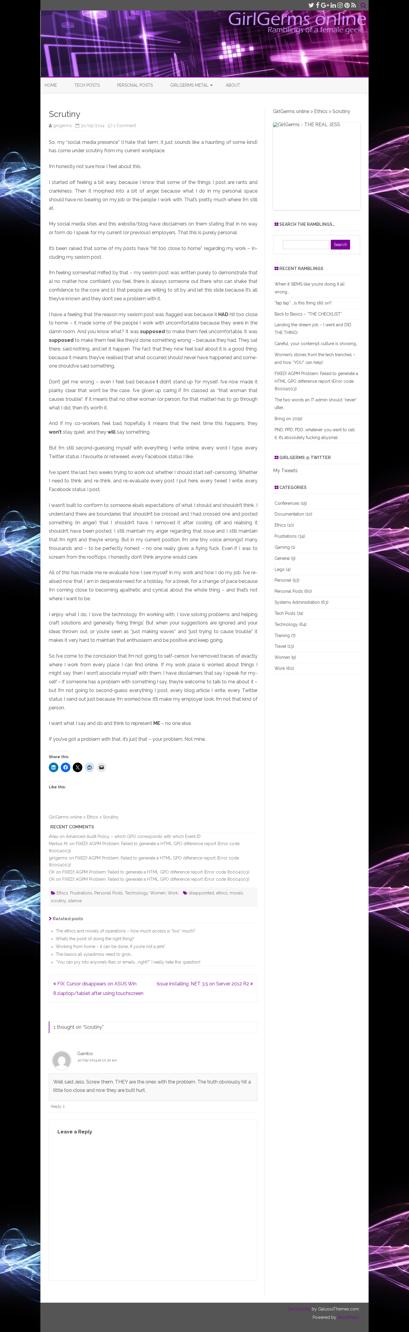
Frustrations (81, 893)
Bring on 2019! (288, 418)
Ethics (62, 893)
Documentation (289, 514)
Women (158, 893)
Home (51, 85)
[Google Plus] (325, 5)
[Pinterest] (347, 5)
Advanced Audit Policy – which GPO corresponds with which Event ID (133, 836)
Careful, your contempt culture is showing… (316, 343)
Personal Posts (135, 85)
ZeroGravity (298, 1309)
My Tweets (285, 470)
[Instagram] (340, 5)
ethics (222, 893)
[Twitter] (311, 5)
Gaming (282, 547)
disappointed (201, 893)
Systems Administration (297, 602)
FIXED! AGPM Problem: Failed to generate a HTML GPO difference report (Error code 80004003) (155, 872)
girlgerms (62, 125)
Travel (280, 646)
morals (236, 893)
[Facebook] (317, 5)
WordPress (347, 1317)
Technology (136, 893)
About (233, 85)
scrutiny (58, 900)
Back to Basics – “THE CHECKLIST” (308, 314)
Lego (280, 569)
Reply (56, 1106)
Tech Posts (87, 85)
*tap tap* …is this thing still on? (303, 303)
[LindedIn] (333, 5)
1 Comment (124, 125)
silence (75, 900)
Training (282, 635)
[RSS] (353, 5)
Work (173, 893)
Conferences (287, 503)
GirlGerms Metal (189, 85)
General (282, 558)
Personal (283, 580)
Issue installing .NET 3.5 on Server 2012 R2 (203, 984)
